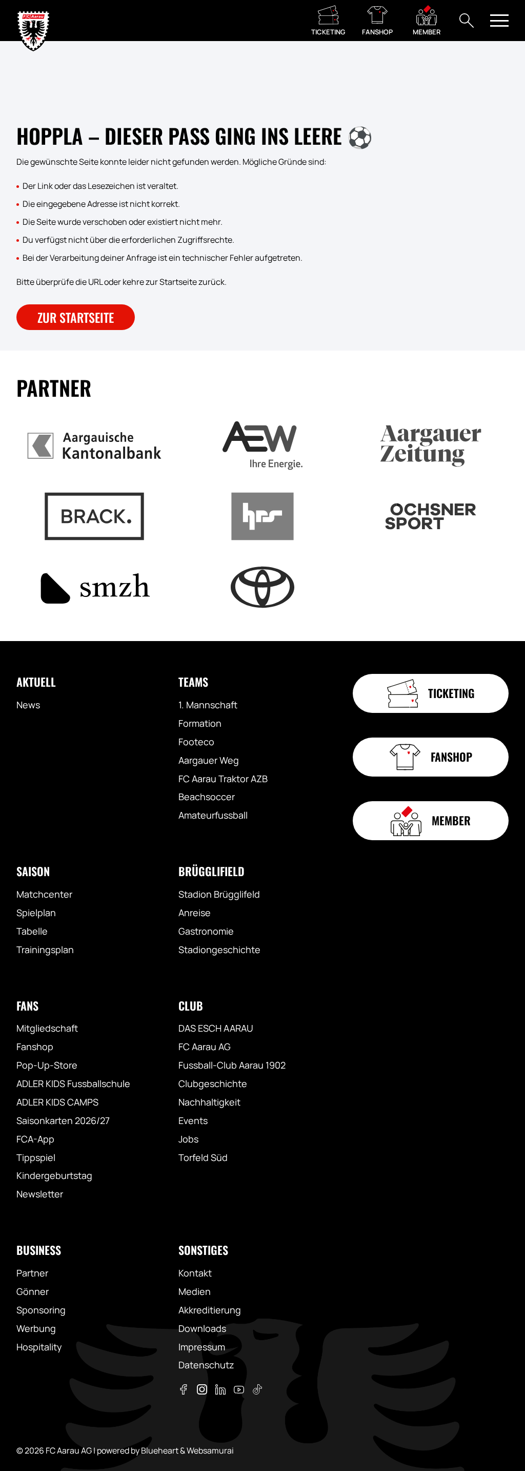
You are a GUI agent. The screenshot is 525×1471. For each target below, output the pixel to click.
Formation (199, 723)
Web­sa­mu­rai (210, 1450)
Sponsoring (41, 1310)
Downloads (202, 1328)
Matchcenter (44, 894)
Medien (194, 1291)
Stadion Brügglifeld (219, 894)
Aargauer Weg (208, 760)
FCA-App (35, 1139)
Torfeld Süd (203, 1157)
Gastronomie (206, 931)
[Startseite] (33, 20)
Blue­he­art (159, 1450)
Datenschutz (206, 1365)
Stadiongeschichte (219, 949)
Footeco (196, 742)
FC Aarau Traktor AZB (223, 778)
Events (193, 1120)
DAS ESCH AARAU (215, 1028)
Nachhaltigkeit (209, 1102)
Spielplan (36, 912)
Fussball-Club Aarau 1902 (232, 1065)
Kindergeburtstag (54, 1175)
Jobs (188, 1139)
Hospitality (39, 1347)
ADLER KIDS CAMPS (57, 1102)
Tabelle (32, 931)
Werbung (36, 1328)
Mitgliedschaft (47, 1028)
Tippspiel (35, 1157)
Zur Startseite (75, 317)
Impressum (201, 1347)
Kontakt (195, 1273)
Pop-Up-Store (46, 1065)
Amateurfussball (213, 815)
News (28, 705)
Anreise (194, 912)
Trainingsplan (45, 949)
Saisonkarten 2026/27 (63, 1120)
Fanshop (34, 1046)
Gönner (32, 1291)
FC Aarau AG (204, 1046)
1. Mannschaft (207, 705)
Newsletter (39, 1194)
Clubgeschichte (212, 1083)
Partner (32, 1273)
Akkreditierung (209, 1310)
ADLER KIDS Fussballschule (73, 1083)
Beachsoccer (206, 796)
